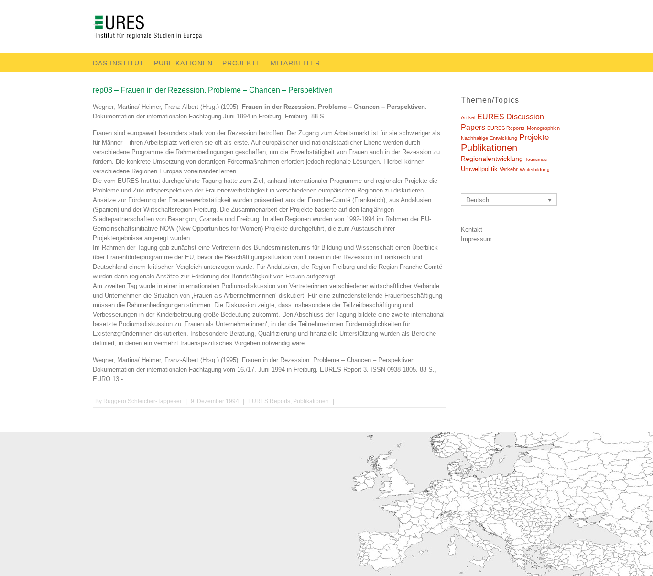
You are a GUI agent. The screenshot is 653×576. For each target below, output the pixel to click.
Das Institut (118, 63)
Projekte (241, 63)
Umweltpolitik (479, 168)
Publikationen (183, 63)
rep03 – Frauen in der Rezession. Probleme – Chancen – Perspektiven (213, 90)
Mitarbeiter (295, 63)
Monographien (543, 128)
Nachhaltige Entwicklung (489, 138)
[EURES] (159, 29)
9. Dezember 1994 (215, 401)
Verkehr (509, 169)
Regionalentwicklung (492, 158)
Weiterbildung (535, 169)
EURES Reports (269, 401)
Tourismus (536, 159)
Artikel (468, 117)
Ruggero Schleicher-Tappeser (142, 401)
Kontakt (471, 229)
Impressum (476, 239)
